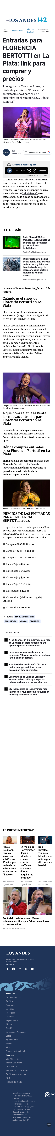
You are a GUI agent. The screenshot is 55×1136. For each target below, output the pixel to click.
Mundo (9, 1024)
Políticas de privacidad (16, 1074)
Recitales (34, 621)
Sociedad (10, 1009)
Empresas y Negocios (15, 1032)
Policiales (10, 1013)
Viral (8, 1047)
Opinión (9, 1028)
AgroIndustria (12, 1039)
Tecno (9, 1043)
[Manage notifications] (49, 1125)
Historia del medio (14, 1082)
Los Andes (5, 31)
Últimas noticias (13, 997)
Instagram (13, 968)
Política (9, 1001)
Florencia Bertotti (24, 617)
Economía (10, 1005)
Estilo (8, 1036)
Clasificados (11, 1066)
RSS (8, 1078)
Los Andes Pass (13, 1059)
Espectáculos (17, 31)
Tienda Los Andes (14, 1063)
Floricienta (10, 621)
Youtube (32, 968)
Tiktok (19, 968)
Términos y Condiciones (17, 1070)
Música (23, 621)
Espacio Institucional (15, 1051)
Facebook (7, 968)
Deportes (10, 1016)
